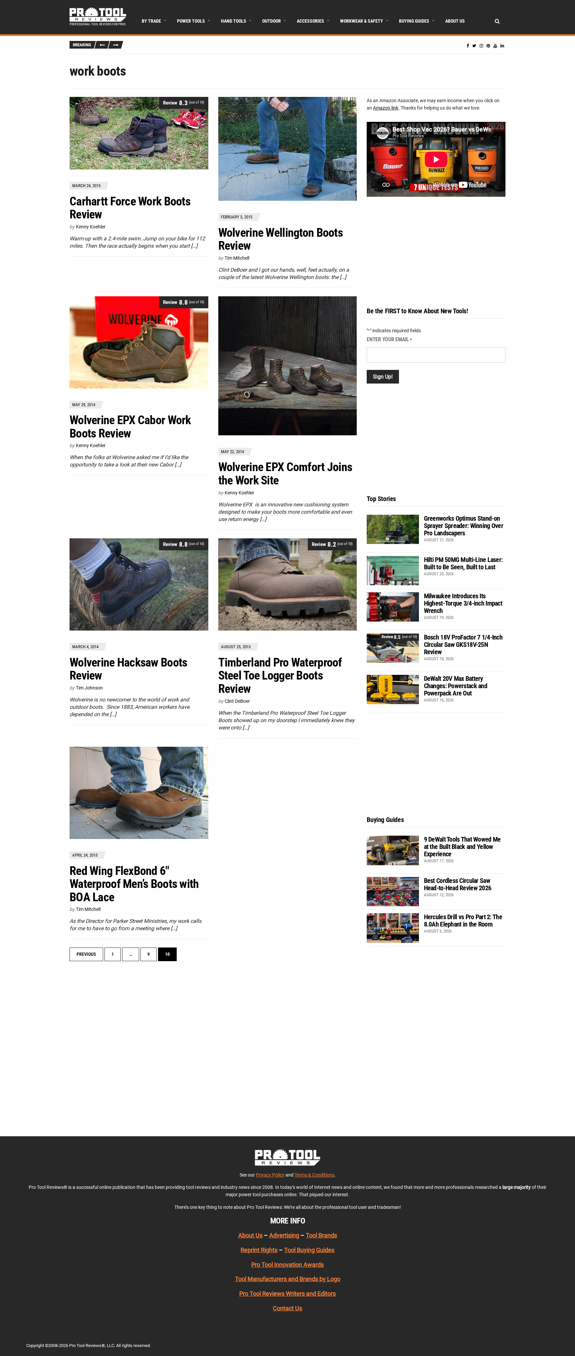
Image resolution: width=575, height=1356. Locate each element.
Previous (86, 954)
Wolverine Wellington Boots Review (280, 239)
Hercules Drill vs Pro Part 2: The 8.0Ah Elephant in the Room (463, 920)
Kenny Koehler (90, 226)
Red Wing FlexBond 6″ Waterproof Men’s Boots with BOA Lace (134, 884)
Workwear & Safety (361, 21)
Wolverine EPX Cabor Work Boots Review (130, 426)
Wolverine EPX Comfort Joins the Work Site (285, 473)
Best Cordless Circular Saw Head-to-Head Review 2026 (457, 884)
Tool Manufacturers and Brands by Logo (287, 1278)
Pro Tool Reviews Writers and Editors (287, 1293)
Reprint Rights (259, 1249)
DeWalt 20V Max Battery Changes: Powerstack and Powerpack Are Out (455, 686)
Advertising (284, 1235)
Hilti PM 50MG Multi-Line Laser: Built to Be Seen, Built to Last (463, 563)
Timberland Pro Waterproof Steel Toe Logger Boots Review (280, 676)
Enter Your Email (389, 339)
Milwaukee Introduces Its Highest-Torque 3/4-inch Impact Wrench (463, 603)
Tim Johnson (89, 687)
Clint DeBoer (237, 701)
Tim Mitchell (237, 258)
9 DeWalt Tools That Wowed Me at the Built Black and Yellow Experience (462, 846)
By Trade (151, 21)
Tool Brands (321, 1235)
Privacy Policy (270, 1174)
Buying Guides (414, 21)
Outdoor (271, 21)
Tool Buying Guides (309, 1249)
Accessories (310, 21)
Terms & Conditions (314, 1174)
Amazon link (385, 108)
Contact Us (287, 1308)
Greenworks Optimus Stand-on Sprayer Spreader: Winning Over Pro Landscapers (463, 525)
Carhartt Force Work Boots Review (130, 208)
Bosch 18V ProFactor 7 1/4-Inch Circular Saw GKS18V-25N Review (463, 644)
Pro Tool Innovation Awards (287, 1264)
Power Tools (191, 21)
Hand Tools (233, 21)
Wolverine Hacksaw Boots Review (128, 669)
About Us (455, 21)
